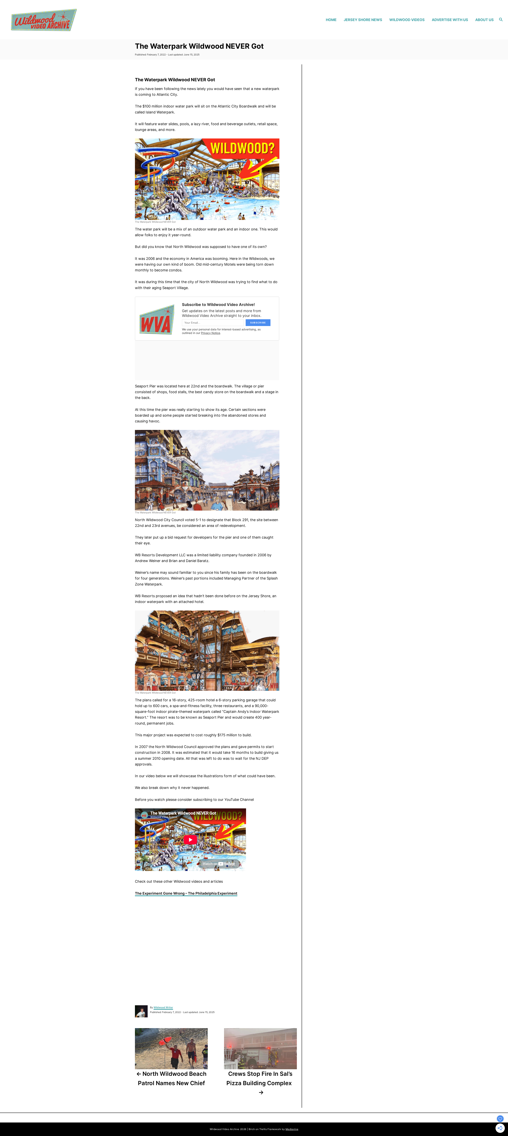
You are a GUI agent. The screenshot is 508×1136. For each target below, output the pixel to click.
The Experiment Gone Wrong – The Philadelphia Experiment (186, 893)
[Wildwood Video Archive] (70, 20)
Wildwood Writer (163, 1007)
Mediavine (292, 1129)
